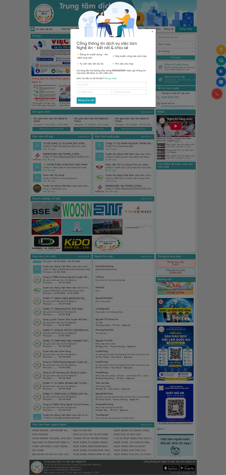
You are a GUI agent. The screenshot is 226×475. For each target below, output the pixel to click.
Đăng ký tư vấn (86, 100)
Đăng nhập (111, 78)
